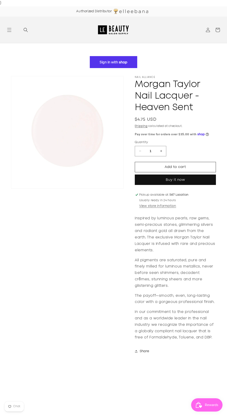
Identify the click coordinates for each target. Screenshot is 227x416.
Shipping (141, 126)
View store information (157, 206)
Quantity (141, 142)
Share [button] (144, 351)
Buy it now (175, 179)
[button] (9, 30)
